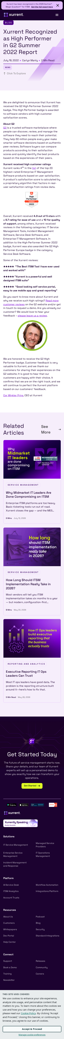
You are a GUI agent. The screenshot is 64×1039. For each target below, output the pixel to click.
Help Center (9, 942)
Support (7, 961)
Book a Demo (10, 967)
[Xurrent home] (14, 15)
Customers (9, 923)
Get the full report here (42, 7)
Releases (40, 961)
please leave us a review (32, 315)
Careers (40, 973)
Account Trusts (11, 897)
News (7, 67)
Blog (38, 923)
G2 (5, 127)
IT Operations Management (43, 854)
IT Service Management (15, 844)
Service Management (23, 485)
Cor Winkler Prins (13, 395)
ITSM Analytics (11, 891)
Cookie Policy (28, 1013)
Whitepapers (10, 929)
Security (40, 929)
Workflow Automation (47, 884)
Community (42, 967)
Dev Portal (8, 935)
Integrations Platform (47, 891)
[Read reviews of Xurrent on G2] (53, 804)
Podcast (40, 916)
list (34, 168)
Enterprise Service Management (12, 854)
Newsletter (9, 980)
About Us (8, 916)
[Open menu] (56, 15)
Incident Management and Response (15, 864)
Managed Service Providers (45, 845)
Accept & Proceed (32, 1029)
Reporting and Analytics (26, 664)
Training (7, 973)
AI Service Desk (11, 884)
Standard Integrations (47, 935)
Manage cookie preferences (32, 1034)
